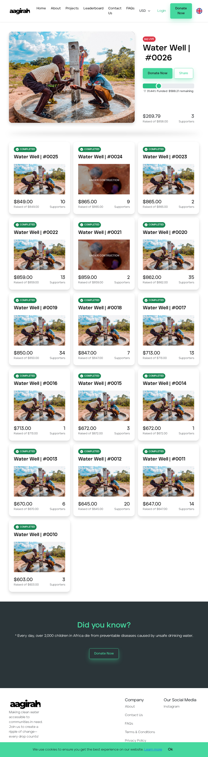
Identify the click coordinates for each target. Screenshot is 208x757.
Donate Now (181, 11)
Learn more (153, 749)
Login (161, 11)
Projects (72, 8)
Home (41, 8)
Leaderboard (93, 8)
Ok (170, 749)
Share (183, 73)
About (56, 8)
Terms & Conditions (140, 732)
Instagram (172, 706)
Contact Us (114, 11)
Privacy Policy (135, 740)
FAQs (130, 8)
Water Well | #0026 (166, 53)
